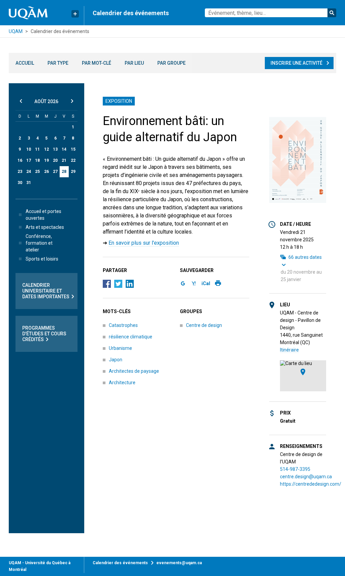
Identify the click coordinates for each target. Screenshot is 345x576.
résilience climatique (130, 336)
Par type (58, 63)
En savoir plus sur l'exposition (143, 243)
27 (55, 171)
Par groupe (171, 63)
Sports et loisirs (42, 259)
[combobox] (271, 12)
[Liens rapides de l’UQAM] (75, 14)
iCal (205, 283)
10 (28, 149)
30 (20, 182)
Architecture (122, 382)
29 (73, 171)
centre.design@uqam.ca (306, 476)
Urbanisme (120, 348)
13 (55, 149)
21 (64, 160)
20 (55, 160)
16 (20, 160)
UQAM (16, 31)
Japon (115, 359)
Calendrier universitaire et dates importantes (45, 290)
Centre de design (204, 325)
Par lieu (134, 63)
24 (28, 171)
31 (28, 182)
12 (46, 149)
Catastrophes (123, 325)
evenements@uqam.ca (179, 562)
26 (46, 171)
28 (64, 171)
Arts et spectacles (45, 227)
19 (46, 160)
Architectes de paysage (134, 371)
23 (20, 171)
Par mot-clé (96, 63)
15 (73, 149)
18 (37, 160)
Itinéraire (289, 350)
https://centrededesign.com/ (310, 484)
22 (73, 160)
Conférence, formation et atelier (39, 243)
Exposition (118, 101)
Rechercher (331, 12)
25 (37, 171)
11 (37, 149)
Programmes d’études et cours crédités (44, 333)
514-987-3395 (295, 469)
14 (64, 149)
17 (28, 160)
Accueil (24, 63)
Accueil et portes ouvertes (43, 215)
